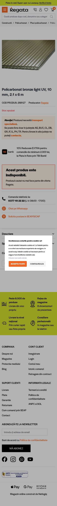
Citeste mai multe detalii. (18, 258)
